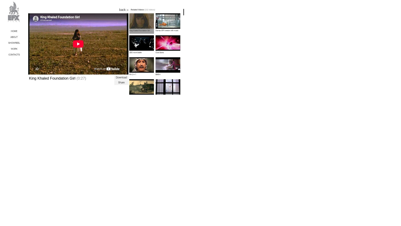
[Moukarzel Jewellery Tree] (168, 87)
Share (121, 82)
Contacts (14, 54)
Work (14, 48)
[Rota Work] (141, 87)
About (14, 37)
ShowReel (14, 42)
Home (14, 31)
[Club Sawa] (168, 43)
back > (123, 10)
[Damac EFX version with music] (168, 21)
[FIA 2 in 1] (141, 65)
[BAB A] (168, 65)
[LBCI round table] (141, 43)
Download (121, 77)
